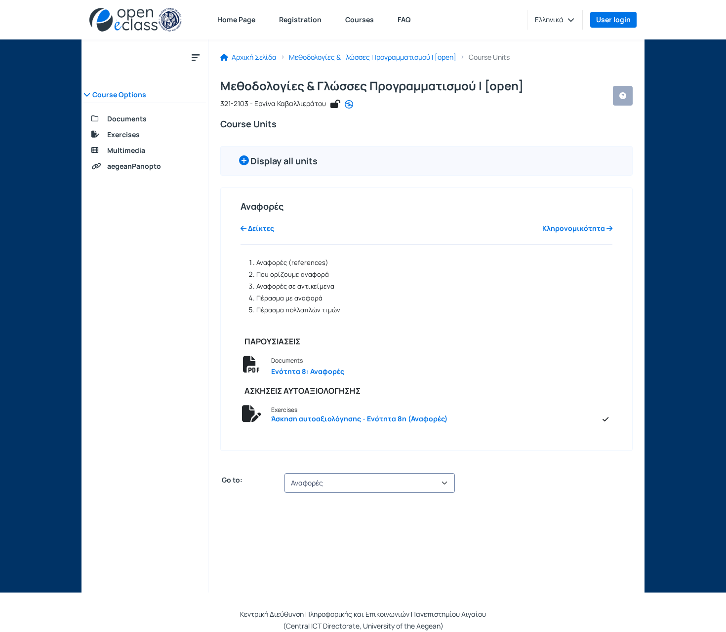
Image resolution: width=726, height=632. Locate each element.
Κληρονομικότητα (574, 228)
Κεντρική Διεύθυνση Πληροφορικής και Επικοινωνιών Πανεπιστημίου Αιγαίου (363, 614)
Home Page (236, 19)
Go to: (231, 480)
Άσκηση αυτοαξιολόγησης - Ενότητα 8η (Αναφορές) (359, 419)
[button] (554, 20)
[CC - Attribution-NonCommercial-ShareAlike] (349, 105)
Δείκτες (260, 228)
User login (613, 19)
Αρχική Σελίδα (253, 57)
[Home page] (135, 20)
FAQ (404, 19)
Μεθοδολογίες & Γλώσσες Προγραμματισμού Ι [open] (372, 57)
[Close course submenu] (195, 57)
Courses (359, 19)
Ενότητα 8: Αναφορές (307, 371)
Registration (300, 19)
